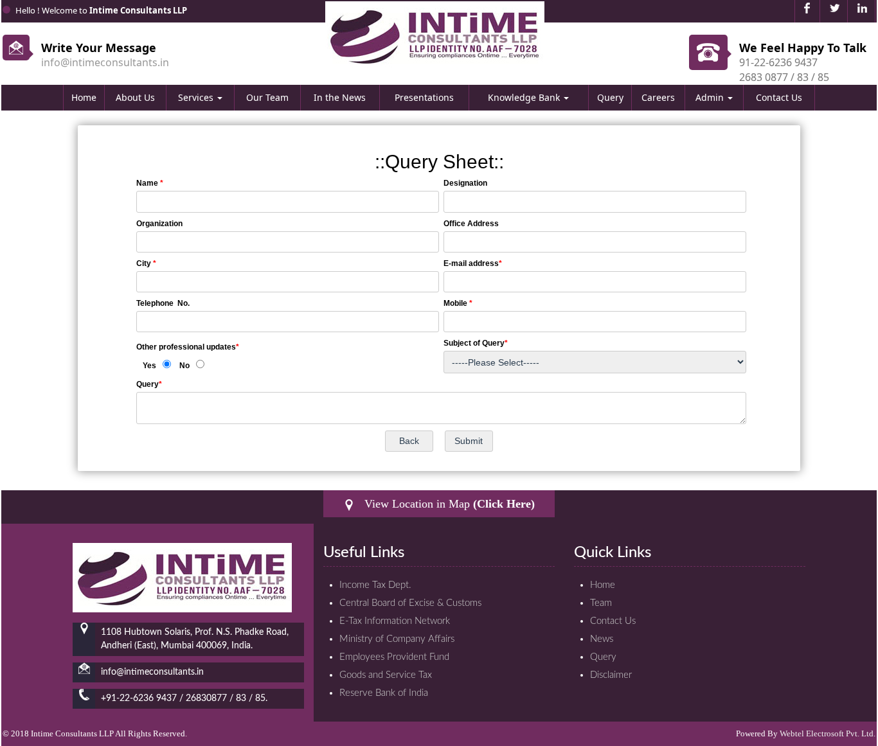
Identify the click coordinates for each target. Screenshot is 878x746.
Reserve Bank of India (383, 693)
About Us (135, 97)
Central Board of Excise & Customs (410, 603)
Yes (149, 365)
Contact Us (779, 97)
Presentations (424, 97)
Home (83, 97)
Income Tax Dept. (375, 585)
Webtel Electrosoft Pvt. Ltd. (827, 733)
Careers (658, 97)
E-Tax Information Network (394, 621)
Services (197, 97)
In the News (340, 97)
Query (610, 97)
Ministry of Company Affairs (396, 639)
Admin (710, 97)
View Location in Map (448, 503)
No (184, 365)
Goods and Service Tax (385, 675)
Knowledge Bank (525, 97)
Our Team (267, 97)
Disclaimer (611, 675)
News (601, 639)
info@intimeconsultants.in (105, 62)
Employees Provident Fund (394, 657)
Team (601, 603)
